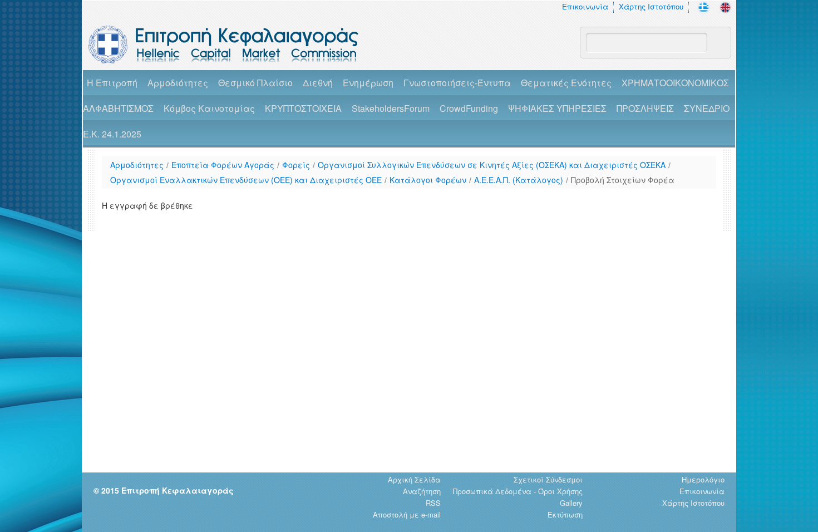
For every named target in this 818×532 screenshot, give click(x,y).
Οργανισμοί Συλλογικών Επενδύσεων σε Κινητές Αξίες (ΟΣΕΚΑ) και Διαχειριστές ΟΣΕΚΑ (492, 164)
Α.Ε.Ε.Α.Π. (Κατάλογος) (518, 179)
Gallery (571, 502)
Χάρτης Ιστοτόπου (651, 6)
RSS (433, 502)
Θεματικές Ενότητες (566, 82)
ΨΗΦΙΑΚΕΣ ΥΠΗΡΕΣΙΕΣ (557, 108)
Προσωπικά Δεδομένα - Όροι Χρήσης (518, 491)
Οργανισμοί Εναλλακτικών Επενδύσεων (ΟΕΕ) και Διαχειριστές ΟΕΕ (246, 179)
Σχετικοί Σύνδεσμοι (548, 479)
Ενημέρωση (368, 82)
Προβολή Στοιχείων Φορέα (622, 179)
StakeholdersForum (391, 108)
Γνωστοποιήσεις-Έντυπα (457, 82)
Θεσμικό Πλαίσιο (255, 82)
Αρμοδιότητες (177, 82)
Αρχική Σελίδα (414, 479)
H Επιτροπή (112, 82)
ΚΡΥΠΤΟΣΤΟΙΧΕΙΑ (303, 108)
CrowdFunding (469, 108)
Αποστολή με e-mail (407, 514)
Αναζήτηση (422, 491)
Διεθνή (318, 82)
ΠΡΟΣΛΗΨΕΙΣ (645, 108)
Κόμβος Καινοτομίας (209, 108)
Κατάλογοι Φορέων (428, 179)
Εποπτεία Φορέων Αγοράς (222, 164)
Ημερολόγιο (703, 479)
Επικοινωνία (585, 6)
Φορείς (296, 164)
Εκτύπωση (565, 514)
